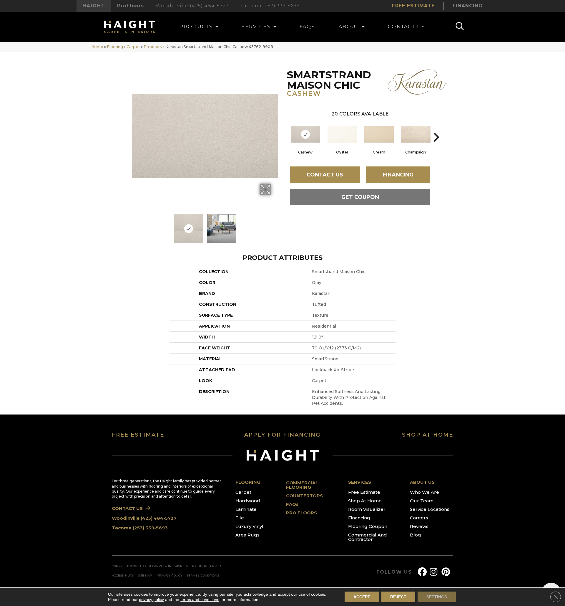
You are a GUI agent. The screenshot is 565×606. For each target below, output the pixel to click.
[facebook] (423, 572)
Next (275, 226)
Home (97, 46)
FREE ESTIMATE (138, 435)
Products (153, 46)
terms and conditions (199, 599)
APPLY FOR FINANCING (282, 435)
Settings (436, 597)
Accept (361, 597)
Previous (135, 226)
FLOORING (247, 482)
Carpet (133, 46)
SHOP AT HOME (427, 435)
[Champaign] (416, 134)
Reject (398, 597)
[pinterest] (447, 572)
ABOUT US (422, 482)
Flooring (115, 46)
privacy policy (151, 599)
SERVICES (359, 482)
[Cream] (379, 134)
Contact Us (325, 174)
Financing (398, 174)
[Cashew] (305, 134)
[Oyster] (342, 134)
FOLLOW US (394, 572)
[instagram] (435, 572)
